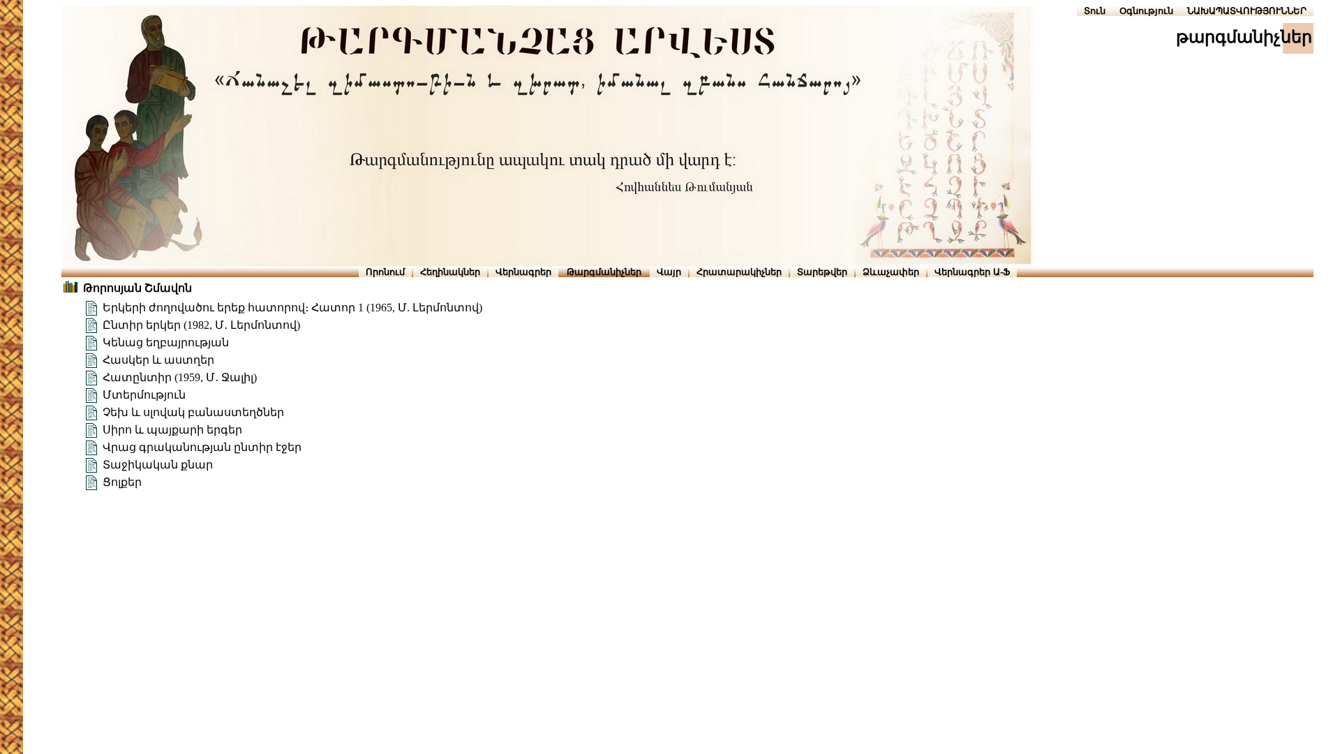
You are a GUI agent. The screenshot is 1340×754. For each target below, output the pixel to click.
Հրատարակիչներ (739, 272)
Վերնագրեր (523, 272)
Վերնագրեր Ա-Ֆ (972, 272)
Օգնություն (1146, 11)
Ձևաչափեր (891, 272)
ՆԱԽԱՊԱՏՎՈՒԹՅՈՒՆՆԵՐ (1246, 11)
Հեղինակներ (450, 272)
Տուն (1095, 11)
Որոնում (385, 272)
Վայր (669, 272)
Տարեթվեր (822, 272)
